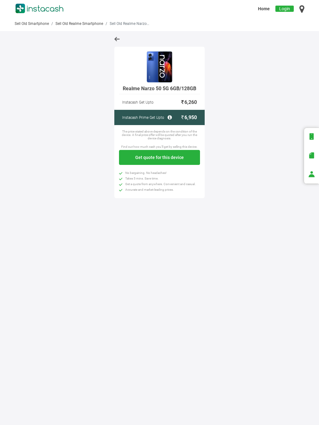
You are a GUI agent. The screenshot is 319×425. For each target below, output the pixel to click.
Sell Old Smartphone (32, 23)
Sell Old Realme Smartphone (79, 23)
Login (284, 8)
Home (264, 8)
